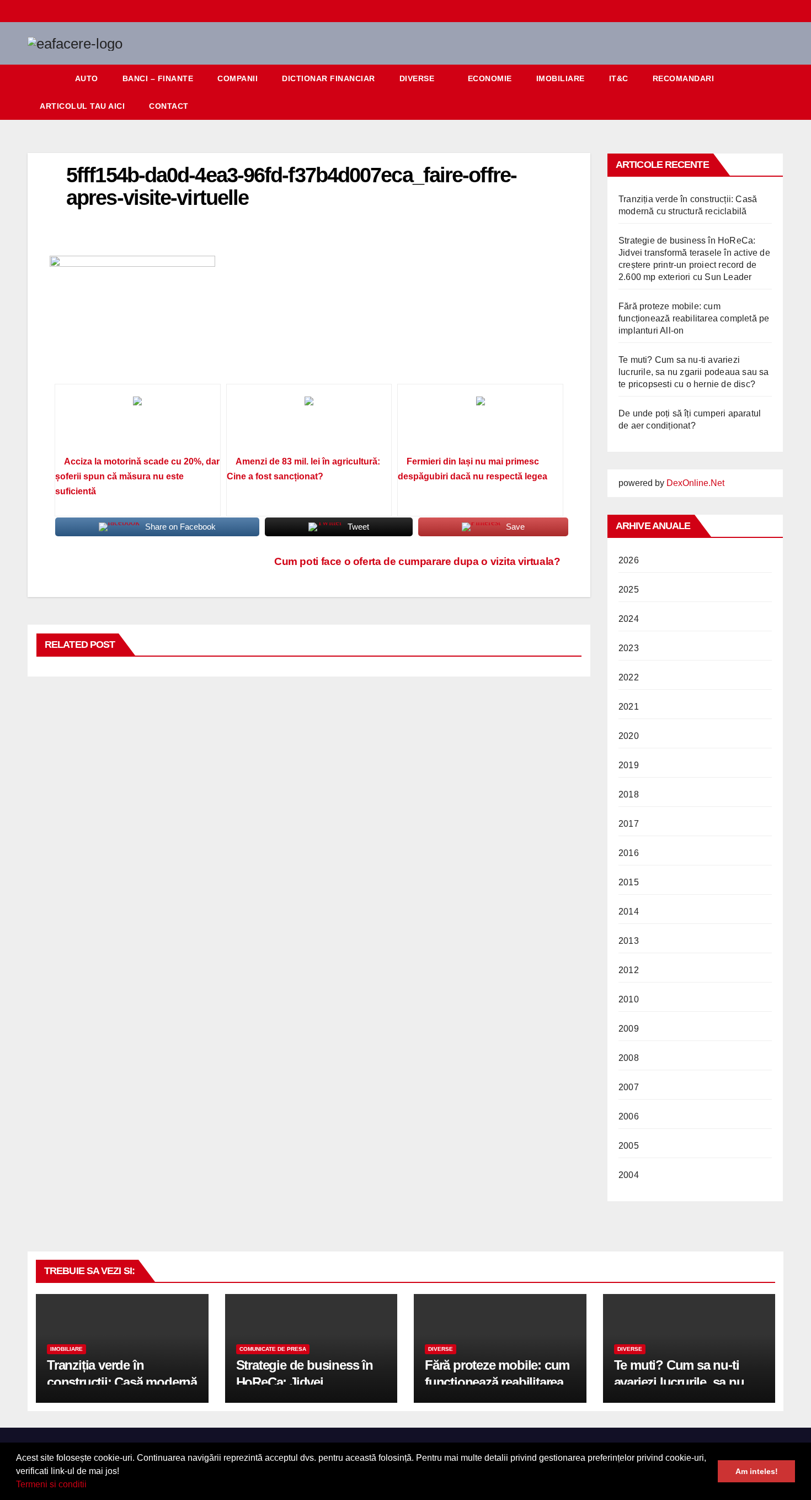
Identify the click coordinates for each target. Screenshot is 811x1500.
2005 (628, 1145)
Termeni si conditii (51, 1484)
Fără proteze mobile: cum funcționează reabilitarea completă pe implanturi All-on (693, 318)
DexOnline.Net (695, 483)
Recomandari (683, 78)
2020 (628, 736)
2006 (628, 1116)
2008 (628, 1058)
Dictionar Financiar (328, 78)
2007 (628, 1087)
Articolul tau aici (82, 106)
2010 (628, 999)
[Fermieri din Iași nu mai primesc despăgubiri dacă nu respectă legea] (480, 423)
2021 (628, 706)
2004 (628, 1175)
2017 (628, 823)
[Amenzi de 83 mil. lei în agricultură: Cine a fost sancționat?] (309, 423)
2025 (628, 589)
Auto (86, 78)
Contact (169, 106)
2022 (628, 677)
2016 (628, 853)
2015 (628, 882)
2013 (628, 941)
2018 (628, 794)
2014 (628, 911)
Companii (237, 78)
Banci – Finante (158, 78)
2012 (628, 970)
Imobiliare (560, 78)
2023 (628, 648)
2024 (628, 619)
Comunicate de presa (272, 1349)
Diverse (417, 78)
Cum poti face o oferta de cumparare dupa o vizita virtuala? (417, 561)
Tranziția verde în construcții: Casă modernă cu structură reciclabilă (122, 1382)
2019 (628, 765)
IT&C (618, 78)
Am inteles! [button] (756, 1471)
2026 (628, 560)
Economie (490, 78)
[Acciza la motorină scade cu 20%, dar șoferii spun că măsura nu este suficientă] (137, 423)
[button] (90, 1485)
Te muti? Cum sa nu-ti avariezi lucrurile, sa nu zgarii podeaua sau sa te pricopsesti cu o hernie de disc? (693, 372)
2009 (628, 1028)
